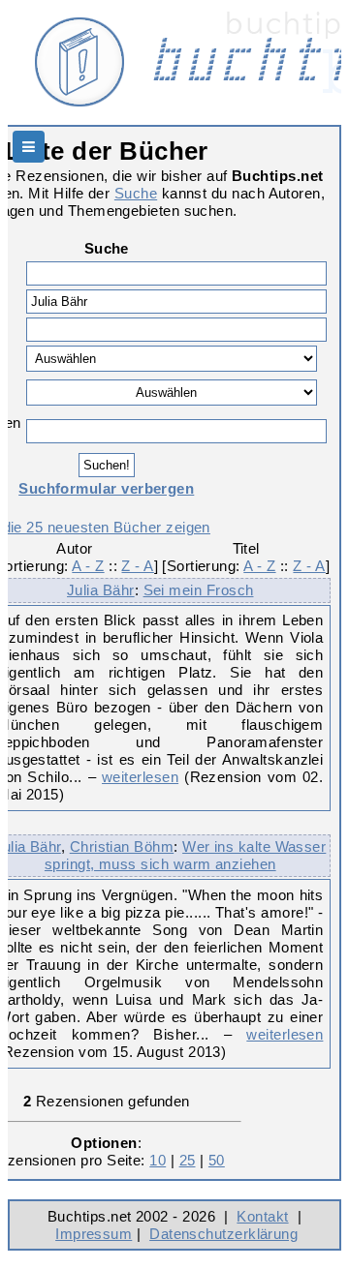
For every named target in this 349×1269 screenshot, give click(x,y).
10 (157, 1160)
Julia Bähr (101, 590)
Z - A (137, 566)
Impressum (93, 1233)
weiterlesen (140, 777)
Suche (135, 193)
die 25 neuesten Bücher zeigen (106, 527)
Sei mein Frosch (198, 590)
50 (216, 1160)
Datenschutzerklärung (223, 1233)
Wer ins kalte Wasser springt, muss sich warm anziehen (185, 855)
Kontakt (262, 1216)
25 (187, 1160)
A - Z (88, 566)
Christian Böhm (122, 846)
